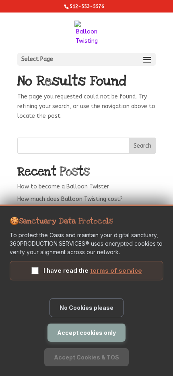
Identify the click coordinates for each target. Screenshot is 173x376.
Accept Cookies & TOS (86, 357)
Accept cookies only (86, 332)
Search (142, 145)
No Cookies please (86, 307)
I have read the (92, 270)
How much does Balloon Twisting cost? (70, 199)
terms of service (116, 270)
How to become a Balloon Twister (63, 186)
